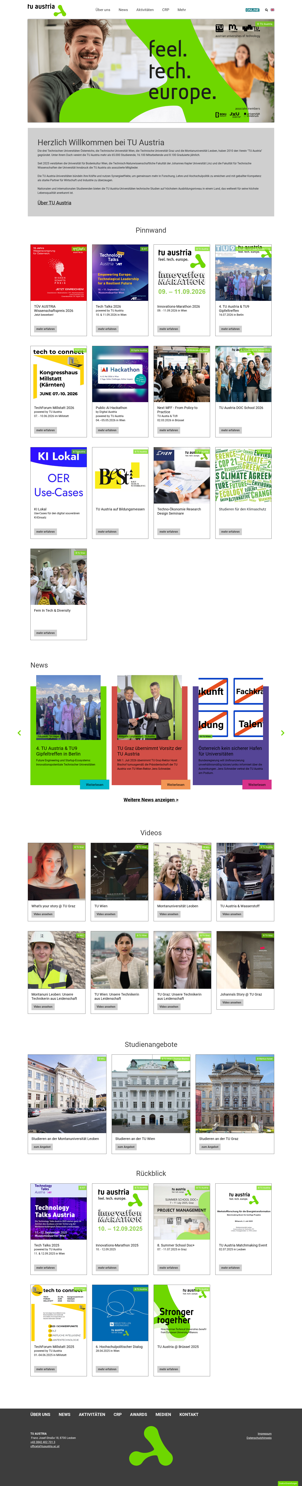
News (123, 10)
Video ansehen (43, 914)
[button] (19, 733)
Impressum (265, 1433)
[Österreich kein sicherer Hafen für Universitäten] (231, 707)
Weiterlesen (94, 785)
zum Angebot (42, 1147)
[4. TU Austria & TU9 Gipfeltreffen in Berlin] (68, 707)
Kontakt (189, 1414)
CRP (118, 1414)
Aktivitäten (92, 1414)
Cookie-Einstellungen (288, 1483)
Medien (163, 1414)
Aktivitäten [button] (145, 10)
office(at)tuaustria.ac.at (44, 1446)
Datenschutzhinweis (259, 1438)
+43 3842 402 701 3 (42, 1442)
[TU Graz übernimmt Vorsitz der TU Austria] (149, 707)
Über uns (40, 1414)
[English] (272, 10)
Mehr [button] (182, 10)
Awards (138, 1414)
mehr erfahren (45, 329)
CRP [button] (165, 10)
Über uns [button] (103, 10)
